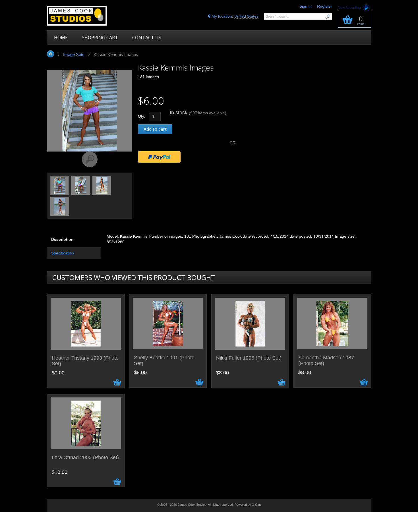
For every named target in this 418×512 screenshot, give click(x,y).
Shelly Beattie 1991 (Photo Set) (164, 360)
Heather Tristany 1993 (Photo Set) (85, 360)
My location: (234, 16)
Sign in (305, 6)
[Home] (87, 16)
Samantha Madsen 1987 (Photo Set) (326, 360)
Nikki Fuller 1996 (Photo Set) (249, 358)
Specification (62, 253)
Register (324, 6)
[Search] (327, 16)
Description (62, 239)
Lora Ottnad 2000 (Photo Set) (85, 457)
